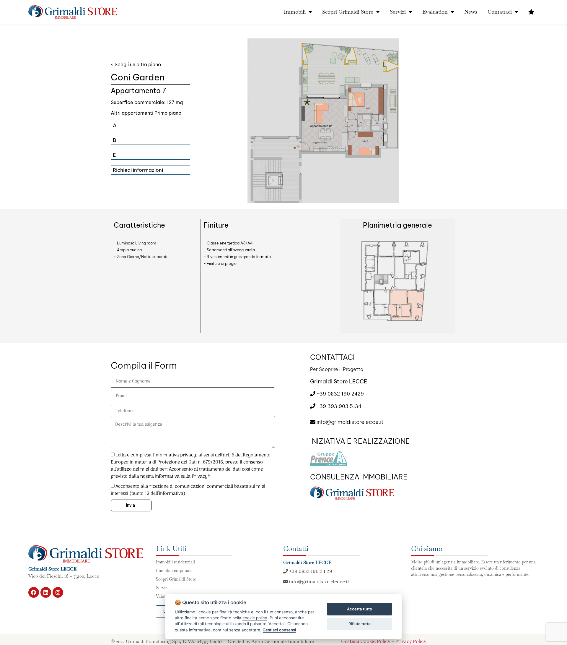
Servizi (398, 11)
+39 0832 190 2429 (339, 393)
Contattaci (500, 11)
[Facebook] (33, 592)
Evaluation (435, 11)
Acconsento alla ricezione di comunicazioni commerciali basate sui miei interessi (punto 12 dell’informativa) (188, 490)
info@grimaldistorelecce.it (349, 422)
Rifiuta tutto (359, 623)
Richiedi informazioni (138, 170)
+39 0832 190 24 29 (310, 571)
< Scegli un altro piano (136, 64)
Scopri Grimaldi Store (347, 11)
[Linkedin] (45, 592)
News (470, 11)
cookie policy (254, 617)
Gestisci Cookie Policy (365, 641)
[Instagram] (58, 592)
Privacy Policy (410, 641)
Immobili (295, 11)
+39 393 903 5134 (339, 406)
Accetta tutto (359, 609)
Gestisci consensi (279, 630)
